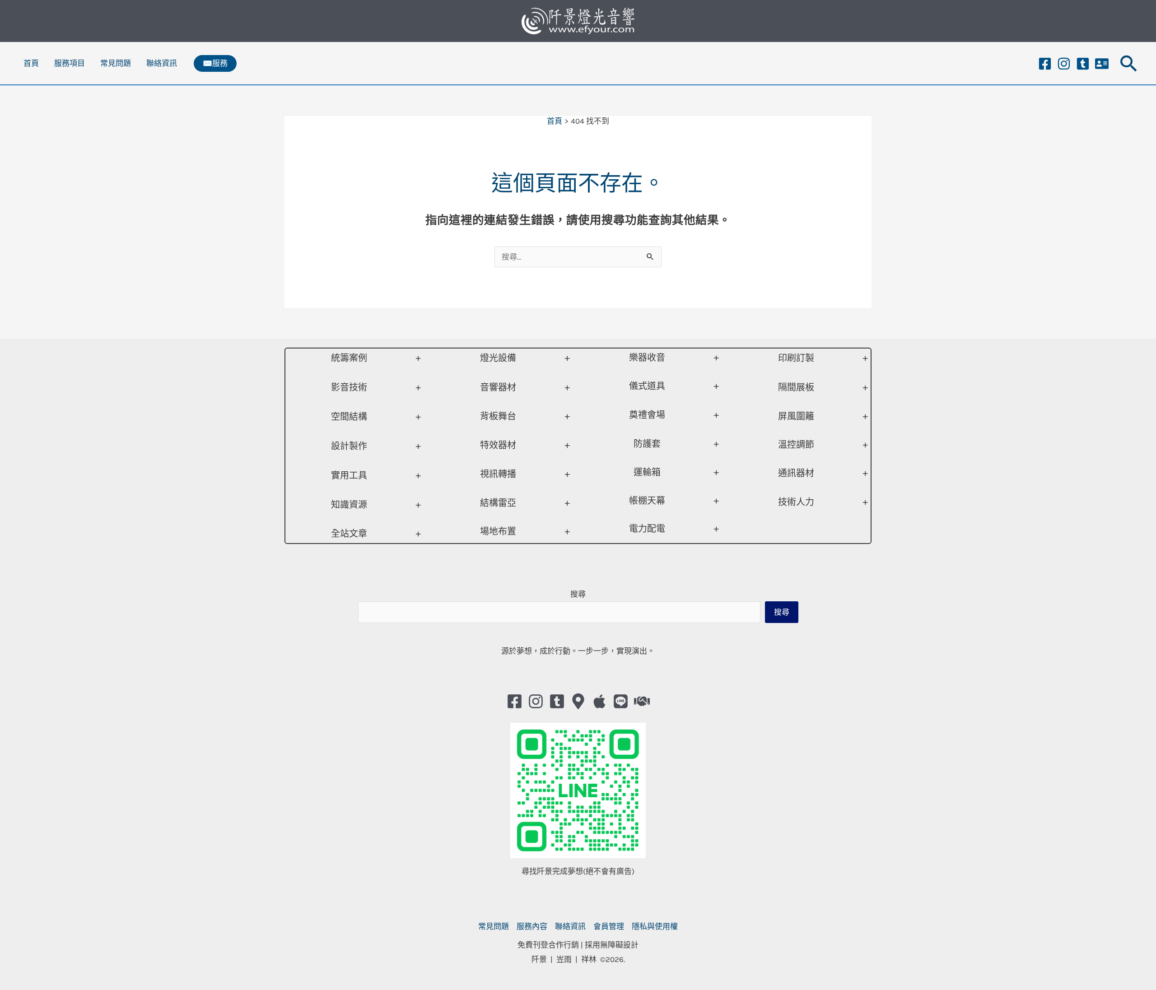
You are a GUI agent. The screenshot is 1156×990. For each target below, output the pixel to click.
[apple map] (599, 701)
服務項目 (69, 63)
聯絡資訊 (161, 63)
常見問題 (115, 63)
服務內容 (532, 926)
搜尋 (578, 594)
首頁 (31, 63)
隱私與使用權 (655, 926)
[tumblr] (1083, 63)
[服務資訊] (1102, 63)
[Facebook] (1045, 63)
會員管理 (608, 926)
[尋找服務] (642, 701)
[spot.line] (621, 701)
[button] (215, 63)
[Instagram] (1064, 63)
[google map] (578, 701)
